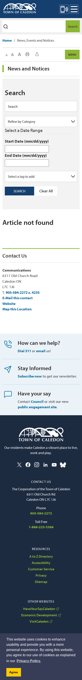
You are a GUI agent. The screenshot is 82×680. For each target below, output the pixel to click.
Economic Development (39, 615)
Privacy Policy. (29, 661)
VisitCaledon (39, 621)
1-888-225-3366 (41, 527)
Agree (13, 672)
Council (37, 401)
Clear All (46, 190)
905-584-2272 (41, 513)
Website (9, 303)
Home (7, 40)
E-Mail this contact (17, 298)
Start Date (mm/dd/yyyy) (27, 141)
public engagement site (37, 407)
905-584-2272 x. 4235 (23, 292)
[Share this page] (37, 54)
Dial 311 (24, 351)
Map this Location (17, 309)
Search (73, 26)
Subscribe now (30, 376)
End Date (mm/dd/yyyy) (26, 155)
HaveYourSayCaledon (39, 609)
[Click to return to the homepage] (19, 8)
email (40, 351)
